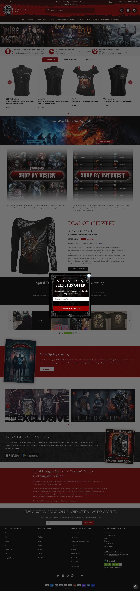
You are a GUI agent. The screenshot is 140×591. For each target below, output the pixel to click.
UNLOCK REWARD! (71, 308)
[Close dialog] (89, 275)
